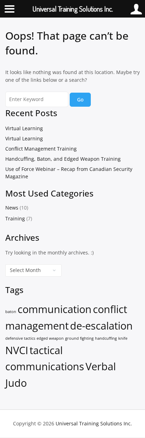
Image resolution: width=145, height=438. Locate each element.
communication (55, 309)
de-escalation (101, 326)
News (11, 207)
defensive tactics (20, 338)
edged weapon (50, 338)
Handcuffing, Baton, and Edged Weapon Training (63, 158)
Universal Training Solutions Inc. (94, 423)
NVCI (16, 350)
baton (10, 311)
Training (15, 218)
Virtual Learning (24, 128)
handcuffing (106, 338)
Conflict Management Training (41, 148)
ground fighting (79, 338)
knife (122, 338)
